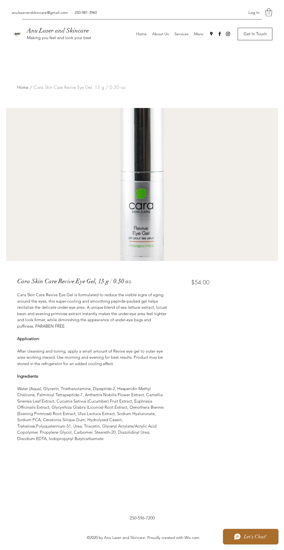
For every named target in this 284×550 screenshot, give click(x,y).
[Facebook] (219, 34)
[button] (268, 12)
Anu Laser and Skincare (58, 30)
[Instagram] (228, 34)
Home (22, 87)
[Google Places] (211, 34)
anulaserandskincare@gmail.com (40, 12)
